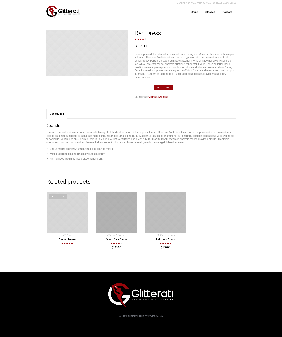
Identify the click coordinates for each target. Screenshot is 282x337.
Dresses (163, 96)
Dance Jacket (67, 239)
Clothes (152, 96)
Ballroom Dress (165, 239)
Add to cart (163, 87)
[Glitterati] (63, 12)
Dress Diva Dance (116, 239)
